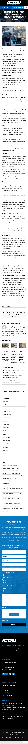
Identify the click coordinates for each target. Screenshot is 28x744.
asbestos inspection (7, 473)
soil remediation (15, 508)
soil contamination (6, 508)
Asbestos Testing (6, 421)
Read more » (4, 654)
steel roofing (22, 508)
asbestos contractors (12, 465)
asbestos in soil (15, 470)
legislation (22, 491)
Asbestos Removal (7, 414)
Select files (14, 614)
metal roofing (18, 493)
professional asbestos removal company (11, 496)
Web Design (5, 737)
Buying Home (6, 427)
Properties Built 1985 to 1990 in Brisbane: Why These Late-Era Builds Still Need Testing (14, 355)
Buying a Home (6, 481)
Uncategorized (6, 457)
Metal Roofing (6, 444)
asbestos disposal (6, 468)
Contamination (6, 437)
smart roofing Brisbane (14, 506)
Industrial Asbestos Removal (8, 685)
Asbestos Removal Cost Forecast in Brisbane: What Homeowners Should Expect (5, 354)
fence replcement (19, 488)
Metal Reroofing (5, 690)
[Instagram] (10, 674)
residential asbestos (16, 498)
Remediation (5, 447)
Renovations (7, 580)
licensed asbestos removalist (8, 493)
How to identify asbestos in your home (10, 491)
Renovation (5, 450)
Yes (5, 588)
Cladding (5, 431)
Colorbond (5, 434)
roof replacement (16, 503)
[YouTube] (13, 674)
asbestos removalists (18, 475)
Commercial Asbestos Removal (9, 682)
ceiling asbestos (6, 483)
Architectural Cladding (7, 695)
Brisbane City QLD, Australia (11, 662)
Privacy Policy (16, 737)
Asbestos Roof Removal (8, 418)
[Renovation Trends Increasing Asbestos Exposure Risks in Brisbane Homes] (22, 344)
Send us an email (8, 669)
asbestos (4, 465)
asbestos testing (16, 478)
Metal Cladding (5, 693)
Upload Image (5, 608)
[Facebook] (3, 674)
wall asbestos (5, 511)
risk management (6, 501)
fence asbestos (12, 488)
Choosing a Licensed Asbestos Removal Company (13, 486)
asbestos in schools (7, 470)
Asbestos (16, 304)
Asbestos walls (6, 424)
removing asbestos (6, 498)
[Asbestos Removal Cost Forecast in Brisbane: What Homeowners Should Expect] (5, 344)
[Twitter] (6, 674)
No (4, 591)
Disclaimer (21, 737)
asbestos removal (16, 473)
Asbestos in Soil (6, 411)
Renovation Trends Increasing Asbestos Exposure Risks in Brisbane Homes (22, 355)
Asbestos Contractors (7, 408)
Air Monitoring (6, 401)
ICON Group (5, 304)
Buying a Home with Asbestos (16, 481)
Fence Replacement (7, 440)
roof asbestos (14, 501)
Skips (5, 582)
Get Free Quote (19, 7)
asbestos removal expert (8, 475)
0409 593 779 (7, 7)
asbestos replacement (7, 478)
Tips (3, 453)
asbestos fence (15, 468)
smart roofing (5, 506)
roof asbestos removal (7, 503)
